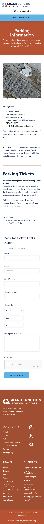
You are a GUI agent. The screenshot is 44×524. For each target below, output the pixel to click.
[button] (39, 5)
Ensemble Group (29, 521)
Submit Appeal (16, 375)
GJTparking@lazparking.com (22, 126)
